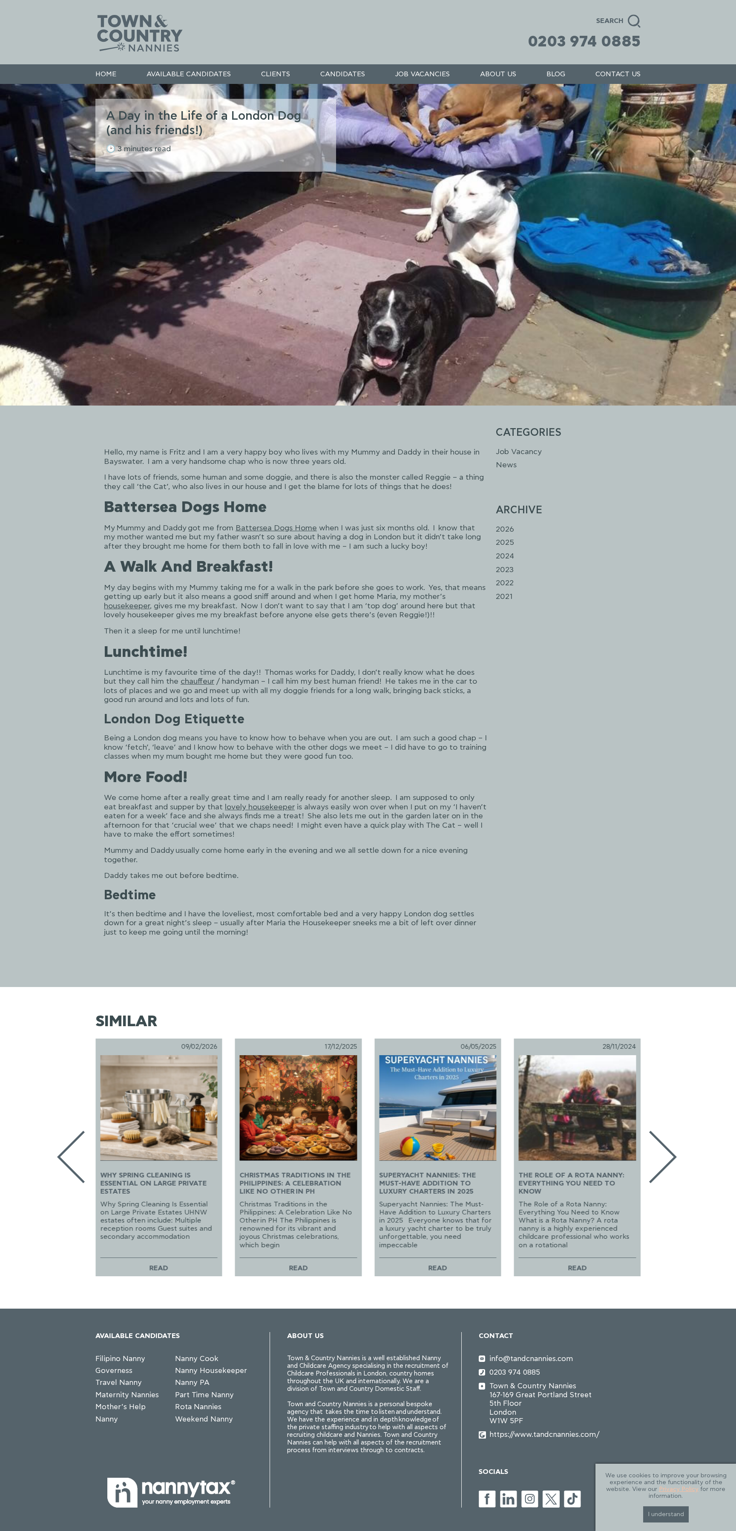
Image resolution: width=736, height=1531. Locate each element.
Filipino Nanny (120, 1358)
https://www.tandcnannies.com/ (544, 1434)
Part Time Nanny (204, 1395)
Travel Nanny (118, 1382)
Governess (113, 1370)
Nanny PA (192, 1382)
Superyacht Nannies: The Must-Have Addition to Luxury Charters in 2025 (427, 1183)
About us (498, 74)
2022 (505, 583)
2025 (505, 543)
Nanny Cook (196, 1358)
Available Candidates (189, 74)
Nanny (106, 1419)
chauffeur (197, 681)
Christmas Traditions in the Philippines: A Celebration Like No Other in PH (295, 1183)
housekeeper (127, 606)
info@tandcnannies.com (531, 1358)
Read (159, 1267)
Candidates (342, 74)
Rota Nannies (198, 1406)
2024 (505, 556)
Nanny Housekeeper (211, 1370)
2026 (505, 529)
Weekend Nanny (204, 1419)
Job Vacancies (422, 74)
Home (105, 74)
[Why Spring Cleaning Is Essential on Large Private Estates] (159, 1108)
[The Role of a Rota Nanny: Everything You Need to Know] (577, 1108)
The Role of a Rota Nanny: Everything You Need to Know (571, 1183)
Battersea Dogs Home (276, 528)
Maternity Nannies (127, 1395)
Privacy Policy (679, 1489)
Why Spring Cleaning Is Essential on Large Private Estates (153, 1183)
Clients (275, 74)
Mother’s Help (120, 1406)
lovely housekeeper (260, 807)
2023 (505, 570)
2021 (504, 597)
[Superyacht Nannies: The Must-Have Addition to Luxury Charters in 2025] (438, 1108)
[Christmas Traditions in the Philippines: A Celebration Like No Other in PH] (298, 1108)
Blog (555, 74)
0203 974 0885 (584, 41)
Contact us (618, 74)
